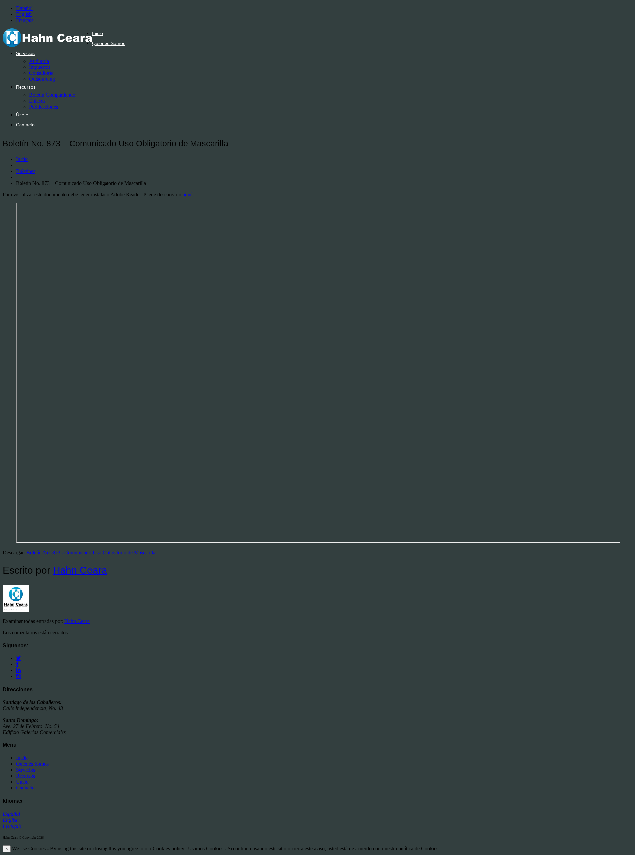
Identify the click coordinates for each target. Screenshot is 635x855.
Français (24, 20)
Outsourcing (42, 79)
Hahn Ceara (80, 570)
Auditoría (39, 61)
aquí (187, 194)
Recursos (26, 87)
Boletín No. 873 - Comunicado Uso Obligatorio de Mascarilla (90, 552)
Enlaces (37, 101)
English (24, 14)
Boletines (25, 171)
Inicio (97, 33)
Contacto (25, 124)
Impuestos (39, 67)
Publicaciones (43, 107)
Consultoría (41, 73)
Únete (22, 114)
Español (24, 8)
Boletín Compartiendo (52, 95)
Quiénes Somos (108, 43)
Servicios (25, 53)
